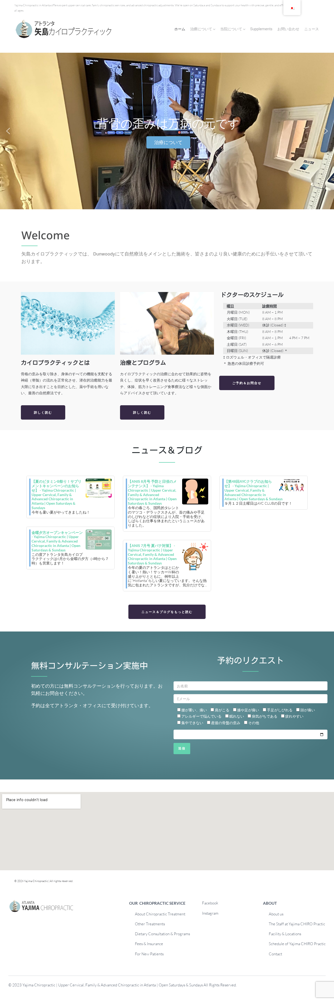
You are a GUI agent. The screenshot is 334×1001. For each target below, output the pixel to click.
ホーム (179, 29)
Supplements (261, 29)
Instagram (210, 913)
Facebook (210, 903)
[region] (167, 131)
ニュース (311, 29)
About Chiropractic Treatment (160, 913)
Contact (275, 953)
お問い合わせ (288, 29)
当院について (231, 29)
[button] (8, 131)
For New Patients (149, 953)
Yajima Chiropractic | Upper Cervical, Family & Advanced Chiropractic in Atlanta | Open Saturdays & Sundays (112, 984)
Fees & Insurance (149, 943)
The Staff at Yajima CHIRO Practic (297, 923)
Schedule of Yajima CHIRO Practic (297, 943)
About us (276, 913)
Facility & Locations (285, 933)
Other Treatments (150, 923)
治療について (201, 29)
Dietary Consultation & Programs (162, 933)
